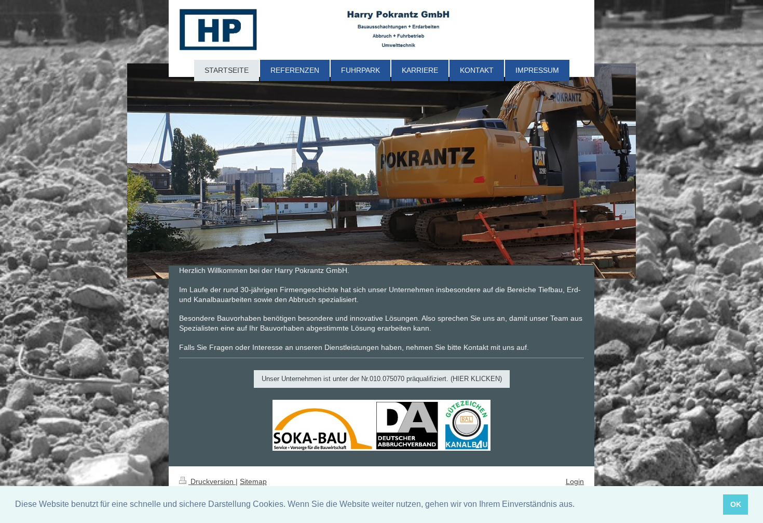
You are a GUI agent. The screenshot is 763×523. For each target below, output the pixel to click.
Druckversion (212, 481)
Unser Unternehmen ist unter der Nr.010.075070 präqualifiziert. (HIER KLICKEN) (382, 379)
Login (575, 481)
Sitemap (253, 481)
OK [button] (735, 504)
